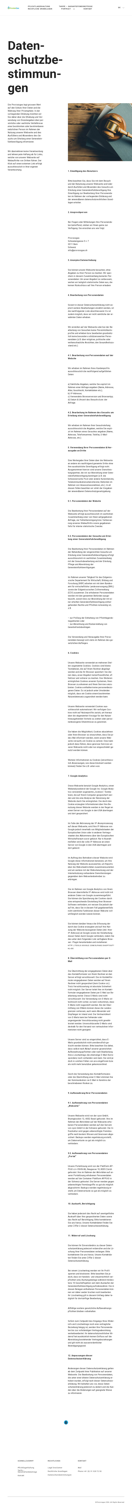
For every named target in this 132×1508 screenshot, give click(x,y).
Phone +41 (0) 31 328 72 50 (90, 1471)
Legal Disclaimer (55, 1467)
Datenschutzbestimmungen (60, 1475)
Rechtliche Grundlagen (40, 9)
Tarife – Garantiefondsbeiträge (76, 6)
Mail (80, 1467)
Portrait (66, 9)
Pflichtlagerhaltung (39, 6)
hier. (98, 766)
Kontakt (88, 9)
